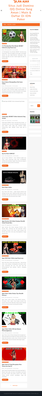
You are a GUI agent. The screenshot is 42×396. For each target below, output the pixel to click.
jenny (3, 49)
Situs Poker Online (7, 187)
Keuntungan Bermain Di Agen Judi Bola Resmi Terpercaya (34, 34)
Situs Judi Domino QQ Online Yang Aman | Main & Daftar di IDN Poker (21, 12)
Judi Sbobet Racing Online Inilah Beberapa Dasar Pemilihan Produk (35, 46)
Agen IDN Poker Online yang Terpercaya (12, 258)
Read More (5, 61)
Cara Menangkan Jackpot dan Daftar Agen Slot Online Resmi (35, 39)
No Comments (15, 49)
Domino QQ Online (34, 91)
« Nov (31, 74)
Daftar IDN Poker (5, 291)
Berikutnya (15, 385)
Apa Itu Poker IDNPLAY (8, 153)
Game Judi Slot (4, 79)
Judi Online (4, 151)
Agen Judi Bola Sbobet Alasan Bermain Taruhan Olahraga (35, 51)
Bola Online (4, 43)
